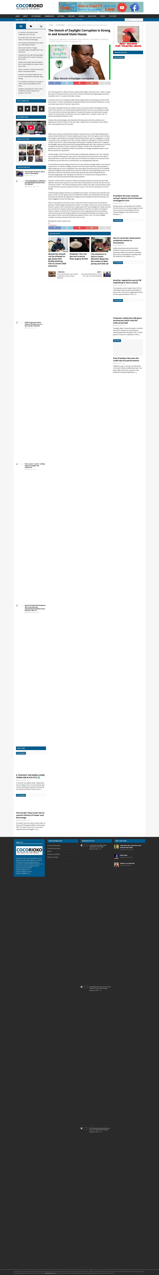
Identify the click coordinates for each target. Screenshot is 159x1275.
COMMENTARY (49, 16)
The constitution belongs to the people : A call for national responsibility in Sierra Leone (30, 84)
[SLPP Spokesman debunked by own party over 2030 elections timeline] (84, 1196)
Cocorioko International (53, 845)
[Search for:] (134, 19)
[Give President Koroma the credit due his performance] (128, 347)
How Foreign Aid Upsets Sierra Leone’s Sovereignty (35, 172)
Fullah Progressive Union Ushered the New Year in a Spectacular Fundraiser (33, 324)
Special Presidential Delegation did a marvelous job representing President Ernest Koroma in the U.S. (35, 607)
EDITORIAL (61, 16)
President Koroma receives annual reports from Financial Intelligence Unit (127, 198)
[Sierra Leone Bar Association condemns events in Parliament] (128, 227)
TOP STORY (112, 16)
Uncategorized (73, 41)
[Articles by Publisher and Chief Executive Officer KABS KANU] (116, 848)
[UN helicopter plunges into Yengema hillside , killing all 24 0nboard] (22, 147)
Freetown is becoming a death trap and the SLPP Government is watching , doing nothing (30, 77)
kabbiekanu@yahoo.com (23, 870)
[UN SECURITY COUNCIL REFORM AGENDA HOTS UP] (39, 159)
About (25, 16)
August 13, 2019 (55, 39)
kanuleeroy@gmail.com (22, 871)
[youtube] (42, 109)
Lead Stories (65, 41)
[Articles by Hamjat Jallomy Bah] (116, 866)
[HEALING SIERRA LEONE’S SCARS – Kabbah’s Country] (39, 147)
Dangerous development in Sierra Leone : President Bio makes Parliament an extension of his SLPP (30, 91)
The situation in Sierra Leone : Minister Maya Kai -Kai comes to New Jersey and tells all (100, 259)
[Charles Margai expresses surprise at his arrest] (22, 159)
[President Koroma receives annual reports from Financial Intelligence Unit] (128, 125)
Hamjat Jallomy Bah (127, 863)
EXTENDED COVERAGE (55, 41)
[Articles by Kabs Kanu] (116, 858)
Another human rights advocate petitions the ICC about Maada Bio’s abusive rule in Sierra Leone (30, 64)
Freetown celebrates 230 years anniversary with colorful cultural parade (127, 320)
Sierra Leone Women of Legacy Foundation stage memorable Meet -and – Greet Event (31, 50)
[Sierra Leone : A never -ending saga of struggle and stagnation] (19, 532)
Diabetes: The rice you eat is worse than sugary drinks (79, 256)
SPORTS (102, 16)
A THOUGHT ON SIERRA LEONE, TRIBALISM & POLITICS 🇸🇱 (30, 776)
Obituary (71, 16)
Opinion (81, 16)
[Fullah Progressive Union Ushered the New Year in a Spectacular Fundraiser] (19, 390)
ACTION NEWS (36, 16)
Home (17, 16)
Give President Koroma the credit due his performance (126, 359)
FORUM (49, 851)
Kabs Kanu (123, 855)
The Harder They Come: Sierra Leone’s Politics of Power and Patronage (30, 815)
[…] (41, 789)
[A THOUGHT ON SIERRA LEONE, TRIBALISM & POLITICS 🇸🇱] (31, 762)
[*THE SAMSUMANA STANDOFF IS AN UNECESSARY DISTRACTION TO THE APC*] (19, 249)
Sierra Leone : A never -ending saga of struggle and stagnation (35, 465)
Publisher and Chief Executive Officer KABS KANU (75, 39)
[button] (49, 223)
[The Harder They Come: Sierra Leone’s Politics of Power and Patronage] (31, 802)
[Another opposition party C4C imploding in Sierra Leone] (128, 269)
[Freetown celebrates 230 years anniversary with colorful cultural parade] (128, 307)
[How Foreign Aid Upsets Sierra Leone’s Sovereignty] (19, 173)
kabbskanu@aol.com (50, 1273)
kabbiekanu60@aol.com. (23, 873)
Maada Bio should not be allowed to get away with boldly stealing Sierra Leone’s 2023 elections (57, 260)
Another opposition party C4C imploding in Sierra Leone (127, 281)
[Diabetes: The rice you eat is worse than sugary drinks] (79, 244)
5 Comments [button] (52, 225)
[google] (34, 109)
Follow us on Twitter (52, 857)
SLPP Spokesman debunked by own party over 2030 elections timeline (99, 1129)
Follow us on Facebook (53, 854)
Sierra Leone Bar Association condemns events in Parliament (127, 240)
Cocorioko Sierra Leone (53, 848)
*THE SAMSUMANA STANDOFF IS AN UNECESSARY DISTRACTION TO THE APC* (35, 182)
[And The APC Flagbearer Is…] (30, 159)
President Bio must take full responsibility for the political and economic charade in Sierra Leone (30, 57)
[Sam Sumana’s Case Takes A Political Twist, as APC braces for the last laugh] (30, 153)
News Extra (92, 16)
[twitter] (27, 109)
